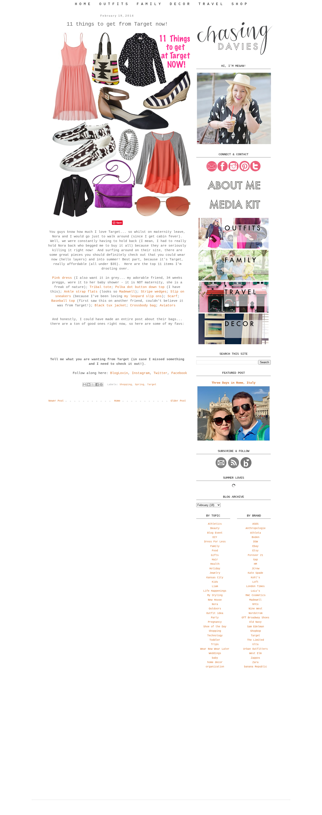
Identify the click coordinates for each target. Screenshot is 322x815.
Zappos (255, 658)
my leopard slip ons (143, 296)
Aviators (167, 305)
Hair (215, 559)
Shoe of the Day (214, 626)
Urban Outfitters (255, 649)
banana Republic (255, 666)
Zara (255, 662)
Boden (255, 537)
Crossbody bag (143, 305)
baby (215, 658)
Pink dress (62, 278)
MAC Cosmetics (255, 595)
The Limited (255, 640)
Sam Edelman (255, 626)
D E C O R (179, 4)
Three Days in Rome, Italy (233, 383)
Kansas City (214, 577)
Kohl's (255, 577)
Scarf (172, 296)
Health (214, 564)
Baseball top (63, 301)
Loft (255, 582)
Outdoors (215, 608)
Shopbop (255, 631)
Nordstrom (255, 613)
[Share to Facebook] (97, 384)
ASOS (255, 524)
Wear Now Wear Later (214, 649)
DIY (214, 537)
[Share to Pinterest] (101, 384)
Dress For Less (215, 541)
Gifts (215, 555)
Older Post (178, 400)
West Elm (255, 653)
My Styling (215, 595)
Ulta (255, 644)
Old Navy (255, 622)
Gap (255, 559)
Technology (215, 635)
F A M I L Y (149, 4)
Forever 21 (255, 555)
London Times (255, 586)
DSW (255, 541)
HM (255, 564)
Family (214, 546)
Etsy (255, 550)
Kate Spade (255, 573)
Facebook (179, 373)
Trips (215, 644)
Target (151, 384)
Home (117, 400)
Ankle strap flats (81, 292)
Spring (139, 384)
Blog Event (215, 533)
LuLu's (255, 591)
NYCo (255, 604)
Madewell (127, 292)
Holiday (214, 568)
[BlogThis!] (89, 384)
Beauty (214, 528)
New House (215, 600)
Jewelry (214, 573)
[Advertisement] (233, 706)
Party (215, 617)
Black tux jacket (110, 305)
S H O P (239, 4)
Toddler (214, 640)
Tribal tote (100, 287)
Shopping (126, 384)
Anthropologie (255, 528)
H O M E (82, 4)
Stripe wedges (153, 292)
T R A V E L (210, 4)
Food (215, 550)
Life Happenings (214, 591)
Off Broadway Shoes (255, 617)
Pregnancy (215, 622)
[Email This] (84, 384)
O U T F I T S (113, 4)
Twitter (160, 373)
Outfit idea (214, 613)
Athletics (215, 524)
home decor (215, 662)
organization (215, 666)
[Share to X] (93, 384)
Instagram (141, 373)
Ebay (255, 546)
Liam (215, 586)
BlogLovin (119, 373)
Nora (215, 604)
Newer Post (56, 400)
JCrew (255, 568)
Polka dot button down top (140, 287)
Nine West (255, 608)
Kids (215, 582)
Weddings (215, 653)
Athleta (255, 533)
